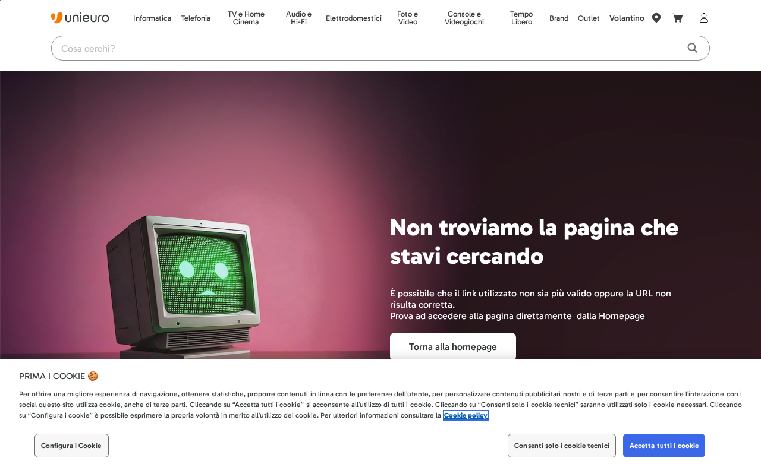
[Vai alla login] (701, 18)
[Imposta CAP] (656, 18)
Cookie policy (466, 415)
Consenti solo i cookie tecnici (561, 445)
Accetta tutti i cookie (664, 445)
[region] (380, 413)
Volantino (626, 18)
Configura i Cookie (71, 445)
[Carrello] (678, 18)
